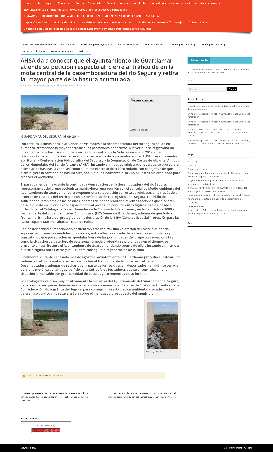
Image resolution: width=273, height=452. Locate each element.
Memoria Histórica (155, 44)
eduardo (27, 85)
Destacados (68, 44)
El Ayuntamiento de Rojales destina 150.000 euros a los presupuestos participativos (75, 9)
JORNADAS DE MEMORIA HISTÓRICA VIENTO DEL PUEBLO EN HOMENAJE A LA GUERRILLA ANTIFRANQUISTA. (91, 16)
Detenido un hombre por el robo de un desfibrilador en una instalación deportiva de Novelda (163, 3)
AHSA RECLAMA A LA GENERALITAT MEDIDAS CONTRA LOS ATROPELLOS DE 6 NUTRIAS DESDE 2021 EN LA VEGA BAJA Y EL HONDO (219, 132)
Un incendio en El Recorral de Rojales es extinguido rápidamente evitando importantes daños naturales (88, 29)
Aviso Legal (44, 3)
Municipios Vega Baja (184, 44)
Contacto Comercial (88, 3)
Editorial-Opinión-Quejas (95, 44)
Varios (82, 51)
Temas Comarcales (62, 51)
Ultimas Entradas (199, 60)
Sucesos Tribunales (34, 51)
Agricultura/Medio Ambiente (39, 44)
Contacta (63, 3)
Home (27, 3)
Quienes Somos (197, 22)
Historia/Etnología (128, 44)
